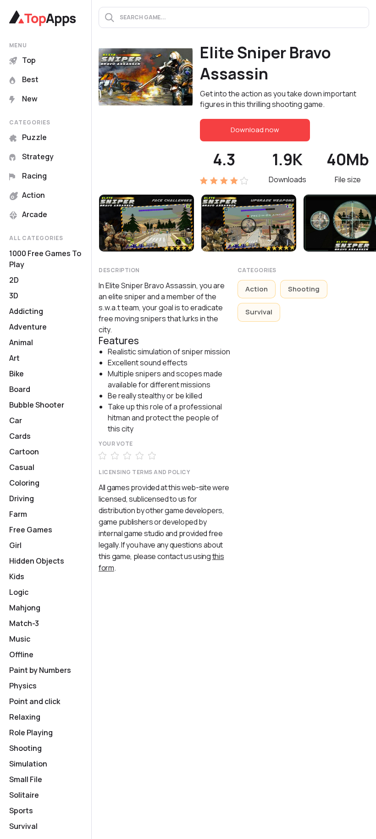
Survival (23, 826)
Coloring (24, 483)
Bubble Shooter (36, 405)
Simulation (28, 764)
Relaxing (24, 717)
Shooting (25, 748)
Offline (21, 654)
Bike (16, 374)
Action (33, 195)
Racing (34, 176)
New (30, 99)
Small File (25, 779)
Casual (21, 467)
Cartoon (24, 452)
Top (29, 60)
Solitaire (24, 795)
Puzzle (34, 137)
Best (30, 79)
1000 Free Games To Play (45, 258)
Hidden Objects (36, 561)
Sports (21, 810)
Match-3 (24, 623)
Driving (21, 498)
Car (15, 420)
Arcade (34, 214)
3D (13, 296)
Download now (255, 129)
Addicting (26, 311)
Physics (23, 686)
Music (19, 639)
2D (14, 280)
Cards (20, 436)
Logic (18, 592)
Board (19, 389)
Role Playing (31, 732)
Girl (15, 545)
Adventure (28, 327)
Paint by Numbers (40, 670)
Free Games (30, 530)
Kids (16, 576)
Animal (21, 342)
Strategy (38, 156)
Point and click (34, 701)
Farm (18, 514)
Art (14, 358)
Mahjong (24, 608)
